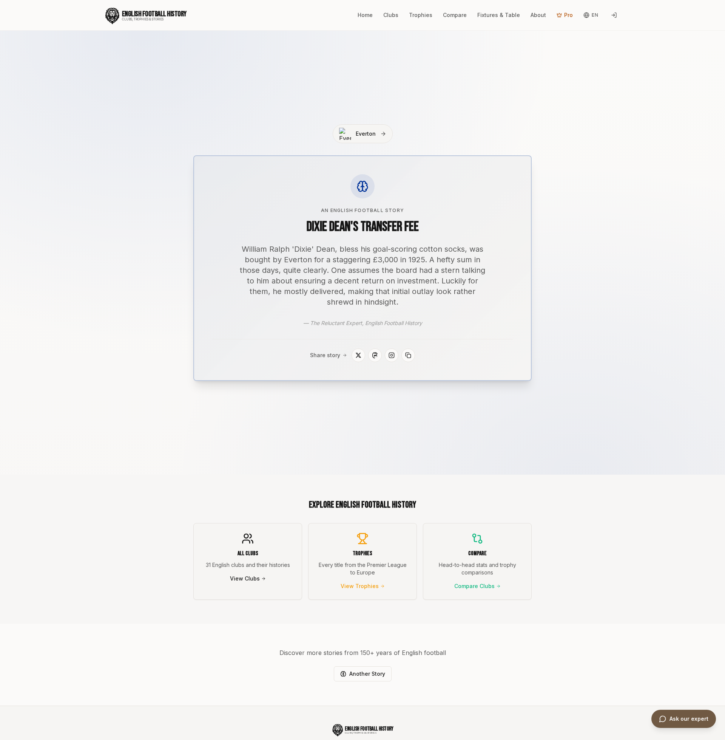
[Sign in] (614, 15)
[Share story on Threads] (375, 355)
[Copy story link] (408, 355)
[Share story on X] (358, 355)
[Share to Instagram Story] (391, 355)
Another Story (367, 673)
